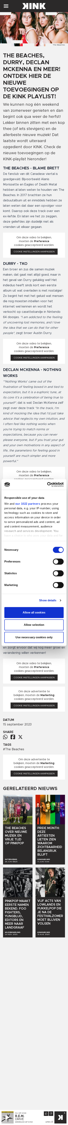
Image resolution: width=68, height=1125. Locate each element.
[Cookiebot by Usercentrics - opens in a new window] (48, 484)
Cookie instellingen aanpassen (34, 251)
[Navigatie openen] (6, 6)
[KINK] (60, 1117)
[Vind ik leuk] (46, 1113)
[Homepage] (34, 6)
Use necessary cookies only (34, 637)
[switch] (58, 562)
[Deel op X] (20, 737)
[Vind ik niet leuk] (51, 1113)
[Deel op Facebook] (13, 736)
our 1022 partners (27, 503)
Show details (47, 600)
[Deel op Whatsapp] (5, 736)
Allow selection (34, 624)
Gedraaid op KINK (24, 1122)
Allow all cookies (34, 612)
